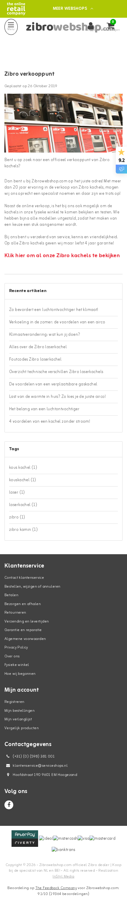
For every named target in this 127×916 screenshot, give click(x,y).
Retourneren (15, 612)
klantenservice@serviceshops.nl (40, 766)
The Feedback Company (56, 888)
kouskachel (22, 480)
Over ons (11, 656)
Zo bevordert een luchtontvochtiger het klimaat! (53, 310)
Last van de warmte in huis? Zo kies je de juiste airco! (57, 396)
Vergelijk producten (21, 728)
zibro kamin (23, 529)
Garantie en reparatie (23, 630)
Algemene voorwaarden (25, 639)
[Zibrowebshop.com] (16, 8)
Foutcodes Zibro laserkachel (35, 359)
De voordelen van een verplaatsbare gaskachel (53, 384)
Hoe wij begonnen (20, 674)
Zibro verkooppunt (29, 74)
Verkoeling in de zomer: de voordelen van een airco (57, 322)
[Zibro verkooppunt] (63, 125)
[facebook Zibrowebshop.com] (8, 805)
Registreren (14, 702)
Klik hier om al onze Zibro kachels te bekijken (62, 255)
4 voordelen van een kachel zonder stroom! (49, 421)
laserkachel (23, 505)
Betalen (11, 595)
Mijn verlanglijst (18, 719)
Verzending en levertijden (26, 621)
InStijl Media (63, 876)
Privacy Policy (16, 647)
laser (17, 492)
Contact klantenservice (24, 578)
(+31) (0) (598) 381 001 (33, 756)
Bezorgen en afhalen (22, 604)
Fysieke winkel (16, 665)
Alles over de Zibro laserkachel (38, 347)
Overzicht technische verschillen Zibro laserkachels (56, 372)
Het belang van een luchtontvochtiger (44, 409)
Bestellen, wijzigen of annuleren (32, 586)
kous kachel (23, 467)
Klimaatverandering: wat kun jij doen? (44, 334)
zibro (17, 517)
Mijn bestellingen (19, 711)
